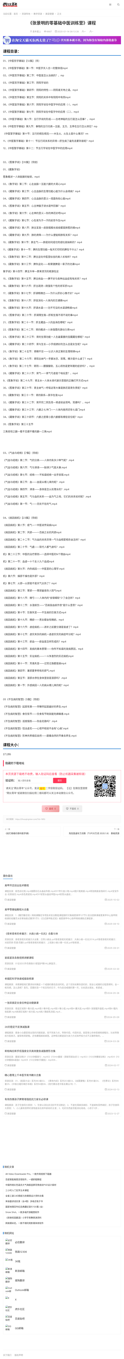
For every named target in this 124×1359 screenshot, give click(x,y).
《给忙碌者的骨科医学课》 (17, 833)
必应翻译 (20, 1242)
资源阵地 (26, 13)
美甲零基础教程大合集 (17, 909)
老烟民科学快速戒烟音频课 (19, 978)
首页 (16, 13)
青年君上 (37, 31)
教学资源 (38, 13)
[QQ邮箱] (9, 1327)
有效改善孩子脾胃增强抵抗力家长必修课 (26, 1099)
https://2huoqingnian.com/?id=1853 (30, 819)
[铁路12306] (9, 1251)
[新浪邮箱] (9, 1270)
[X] (7, 1297)
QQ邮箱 (19, 1328)
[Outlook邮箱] (9, 1291)
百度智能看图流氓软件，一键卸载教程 (23, 1179)
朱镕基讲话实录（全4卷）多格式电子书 (24, 1201)
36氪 (17, 1261)
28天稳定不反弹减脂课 (17, 1026)
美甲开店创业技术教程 (17, 885)
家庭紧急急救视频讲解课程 (19, 957)
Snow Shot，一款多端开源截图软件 (22, 1212)
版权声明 (19, 1355)
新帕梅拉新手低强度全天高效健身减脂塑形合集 (30, 1051)
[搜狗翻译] (9, 1279)
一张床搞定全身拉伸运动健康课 (22, 1002)
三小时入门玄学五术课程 (17, 1190)
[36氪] (9, 1259)
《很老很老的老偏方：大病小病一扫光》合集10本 (31, 933)
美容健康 (49, 13)
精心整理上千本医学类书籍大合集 (23, 1075)
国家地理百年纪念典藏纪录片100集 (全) (24, 1206)
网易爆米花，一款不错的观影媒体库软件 (24, 1223)
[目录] (110, 4)
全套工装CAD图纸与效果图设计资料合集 (24, 1195)
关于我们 (7, 1355)
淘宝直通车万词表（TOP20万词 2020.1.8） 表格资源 (94, 833)
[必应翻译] (9, 1241)
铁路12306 (21, 1251)
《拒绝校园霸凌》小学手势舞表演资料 (23, 1217)
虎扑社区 (20, 1309)
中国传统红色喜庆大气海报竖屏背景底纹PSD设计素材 (30, 1185)
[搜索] (118, 4)
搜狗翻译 (20, 1280)
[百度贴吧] (9, 1318)
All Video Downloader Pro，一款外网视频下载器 (28, 1174)
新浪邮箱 (20, 1270)
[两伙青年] (10, 4)
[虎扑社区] (9, 1308)
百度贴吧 (20, 1318)
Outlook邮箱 (22, 1290)
